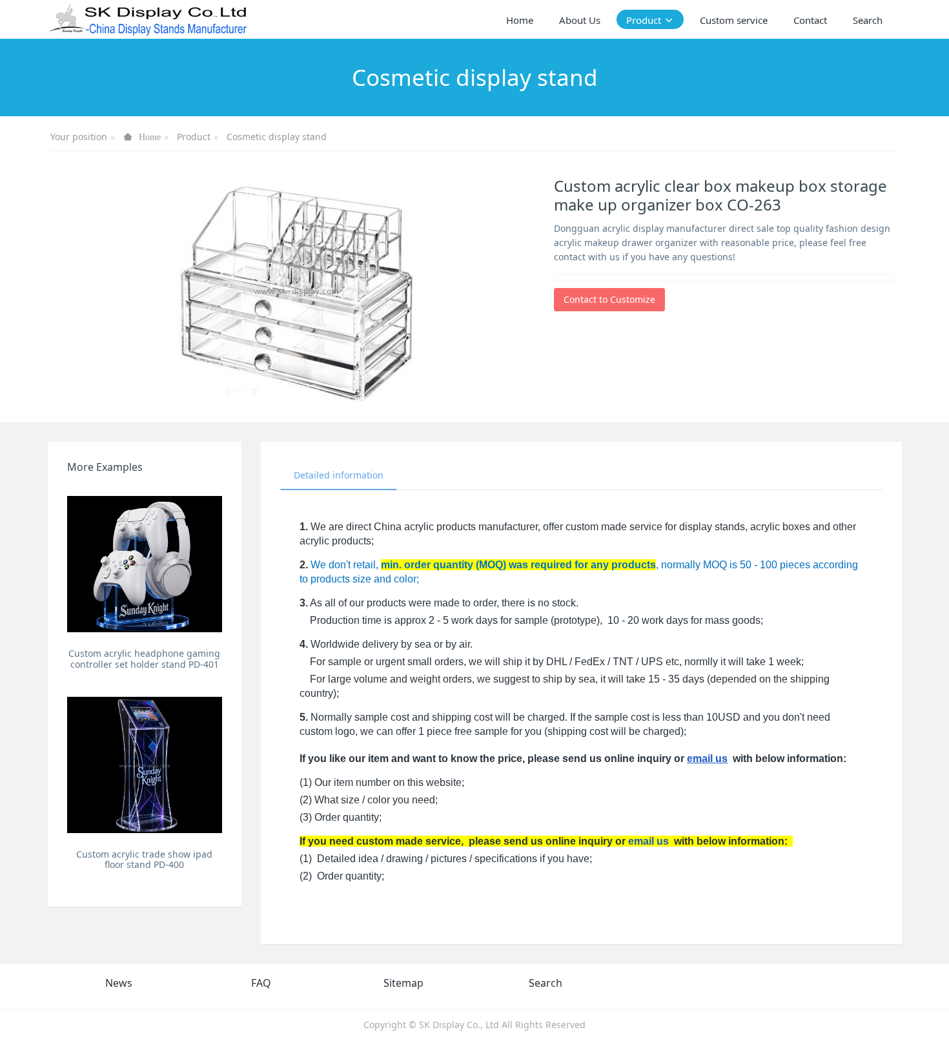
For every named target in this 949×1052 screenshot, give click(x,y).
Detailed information (338, 475)
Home (519, 20)
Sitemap (403, 983)
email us (707, 758)
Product (193, 136)
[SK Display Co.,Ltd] (149, 19)
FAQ (261, 983)
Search (545, 983)
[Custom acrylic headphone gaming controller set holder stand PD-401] (145, 564)
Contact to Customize (609, 299)
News (118, 983)
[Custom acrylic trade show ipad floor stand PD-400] (145, 765)
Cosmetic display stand (277, 136)
